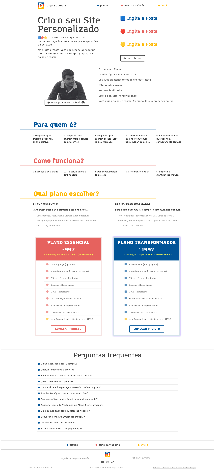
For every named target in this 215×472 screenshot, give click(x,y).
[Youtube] (102, 462)
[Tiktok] (112, 462)
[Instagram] (107, 462)
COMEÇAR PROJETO (68, 329)
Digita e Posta (56, 5)
